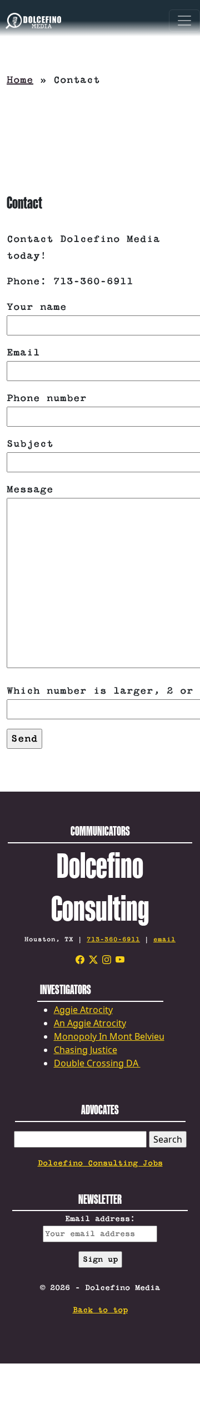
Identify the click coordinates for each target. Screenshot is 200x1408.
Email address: (100, 1218)
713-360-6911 (113, 939)
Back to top (100, 1310)
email (164, 939)
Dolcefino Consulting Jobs (100, 1163)
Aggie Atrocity (83, 1010)
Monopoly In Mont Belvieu (109, 1036)
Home (20, 80)
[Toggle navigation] (184, 22)
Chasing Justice (85, 1050)
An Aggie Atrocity (90, 1023)
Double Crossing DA (97, 1063)
